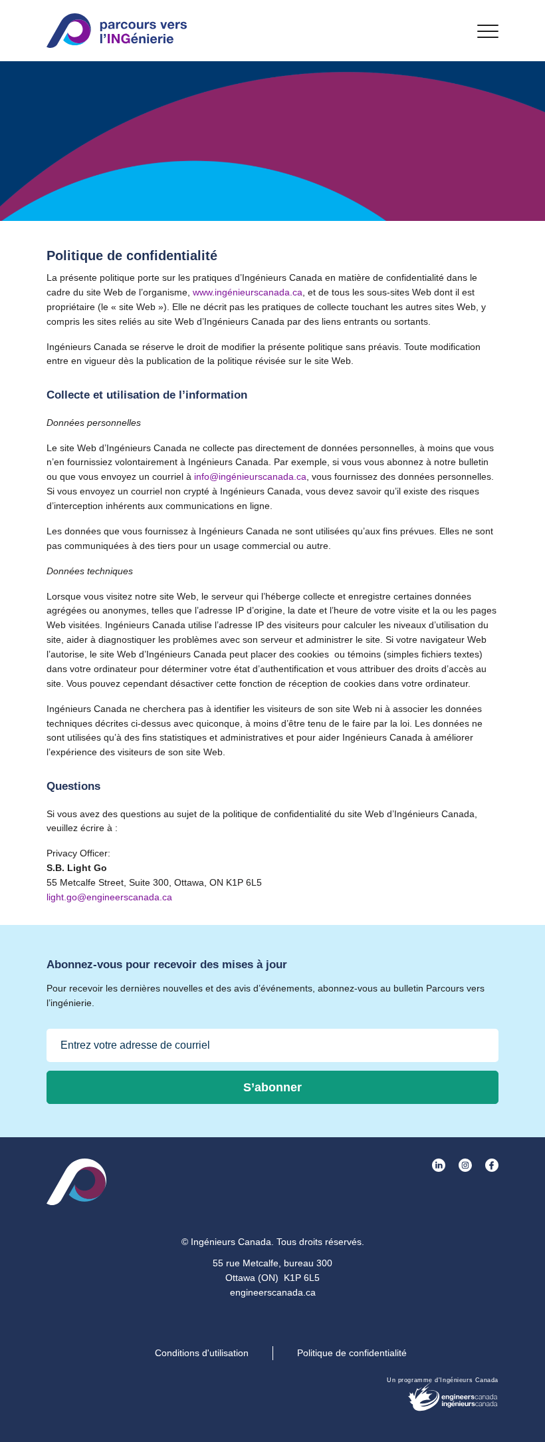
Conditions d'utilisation (202, 1353)
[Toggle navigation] (487, 31)
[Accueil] (117, 30)
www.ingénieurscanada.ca (247, 292)
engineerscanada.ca (273, 1292)
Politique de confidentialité (352, 1353)
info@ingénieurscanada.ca (250, 476)
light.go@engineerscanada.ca (109, 897)
